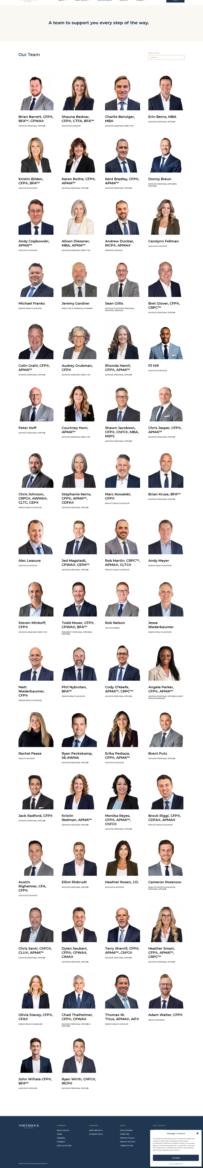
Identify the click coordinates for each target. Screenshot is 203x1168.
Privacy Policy (127, 1138)
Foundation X (96, 1134)
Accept (176, 1157)
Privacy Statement (176, 1164)
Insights (124, 5)
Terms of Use (126, 1146)
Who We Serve (104, 5)
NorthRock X (95, 1130)
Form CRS (124, 1134)
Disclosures (126, 1130)
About (61, 5)
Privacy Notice (127, 1142)
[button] (197, 1133)
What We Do (81, 5)
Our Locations (64, 1146)
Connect (140, 5)
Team (59, 1134)
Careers (61, 1138)
